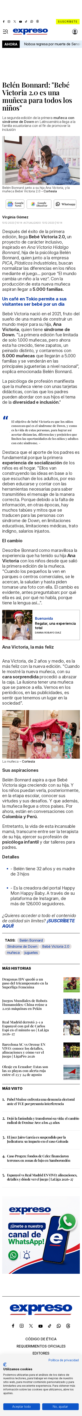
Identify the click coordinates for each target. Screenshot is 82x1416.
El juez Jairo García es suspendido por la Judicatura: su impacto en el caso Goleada (37, 1139)
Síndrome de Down (22, 946)
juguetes (31, 952)
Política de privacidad (64, 1360)
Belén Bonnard (31, 940)
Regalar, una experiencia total (55, 625)
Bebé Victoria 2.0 (55, 946)
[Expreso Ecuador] (41, 1313)
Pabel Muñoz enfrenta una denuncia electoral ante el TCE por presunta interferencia (41, 1101)
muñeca (13, 952)
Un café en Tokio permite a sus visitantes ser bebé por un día (34, 301)
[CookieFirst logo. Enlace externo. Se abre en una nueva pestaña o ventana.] (5, 1365)
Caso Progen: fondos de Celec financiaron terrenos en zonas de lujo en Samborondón (38, 1158)
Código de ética (41, 1339)
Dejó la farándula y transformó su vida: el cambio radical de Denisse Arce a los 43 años (43, 1120)
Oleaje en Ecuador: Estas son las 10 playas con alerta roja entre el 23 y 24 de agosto (25, 1070)
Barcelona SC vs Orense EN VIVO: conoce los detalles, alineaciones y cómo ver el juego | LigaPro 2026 (23, 1050)
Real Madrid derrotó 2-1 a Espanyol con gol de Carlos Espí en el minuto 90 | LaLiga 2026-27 (25, 1028)
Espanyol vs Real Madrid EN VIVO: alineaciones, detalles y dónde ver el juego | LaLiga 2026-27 (42, 1177)
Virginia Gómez (15, 217)
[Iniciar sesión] (75, 31)
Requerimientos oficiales (41, 1346)
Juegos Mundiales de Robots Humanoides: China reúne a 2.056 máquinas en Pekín (24, 1004)
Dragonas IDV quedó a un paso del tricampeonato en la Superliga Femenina (25, 983)
